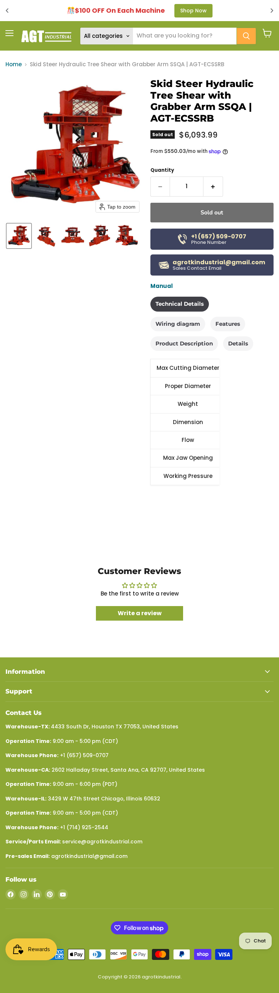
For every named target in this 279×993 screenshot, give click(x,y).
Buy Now (220, 10)
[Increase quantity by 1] (213, 186)
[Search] (246, 36)
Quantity (162, 170)
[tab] (179, 304)
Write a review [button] (140, 613)
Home (13, 64)
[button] (19, 235)
